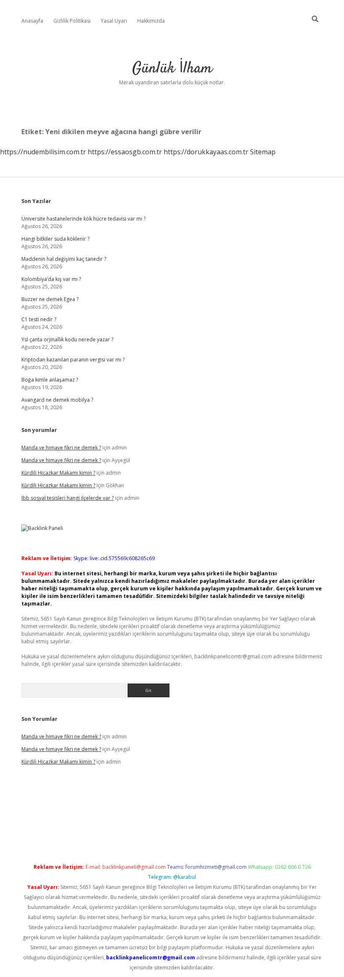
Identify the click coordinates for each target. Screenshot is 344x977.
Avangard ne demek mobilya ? (57, 399)
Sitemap (263, 151)
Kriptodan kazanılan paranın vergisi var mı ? (73, 359)
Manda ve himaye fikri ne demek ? (61, 447)
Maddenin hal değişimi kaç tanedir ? (63, 258)
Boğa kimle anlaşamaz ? (49, 379)
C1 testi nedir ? (38, 319)
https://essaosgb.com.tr (125, 151)
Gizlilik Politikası (72, 20)
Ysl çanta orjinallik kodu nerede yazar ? (67, 339)
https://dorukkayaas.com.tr (206, 151)
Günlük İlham (172, 68)
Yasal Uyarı (114, 20)
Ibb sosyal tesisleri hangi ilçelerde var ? (67, 497)
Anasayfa (32, 20)
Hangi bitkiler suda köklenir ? (55, 238)
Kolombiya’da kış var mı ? (51, 279)
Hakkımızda (151, 20)
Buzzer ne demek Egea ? (49, 299)
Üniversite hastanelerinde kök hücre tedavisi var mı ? (83, 218)
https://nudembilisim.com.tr (43, 151)
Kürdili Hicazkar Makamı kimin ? (58, 472)
